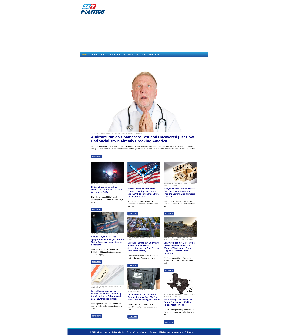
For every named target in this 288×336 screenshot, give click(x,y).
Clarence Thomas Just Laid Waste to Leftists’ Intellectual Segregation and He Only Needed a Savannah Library (143, 246)
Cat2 (111, 133)
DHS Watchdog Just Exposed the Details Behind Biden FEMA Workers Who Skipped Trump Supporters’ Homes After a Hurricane (179, 248)
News (135, 133)
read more (96, 156)
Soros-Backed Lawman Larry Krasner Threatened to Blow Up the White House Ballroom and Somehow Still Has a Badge (106, 295)
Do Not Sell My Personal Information (166, 332)
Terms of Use (132, 332)
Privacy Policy (118, 332)
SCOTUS (129, 239)
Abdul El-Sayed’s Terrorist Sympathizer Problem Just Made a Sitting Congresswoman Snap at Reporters (107, 240)
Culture (94, 55)
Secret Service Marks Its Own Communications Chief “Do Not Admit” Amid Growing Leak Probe (143, 297)
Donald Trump (107, 55)
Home (84, 55)
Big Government (105, 133)
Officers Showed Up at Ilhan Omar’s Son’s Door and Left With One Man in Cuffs (107, 190)
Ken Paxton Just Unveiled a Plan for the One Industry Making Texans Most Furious (179, 302)
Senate (116, 233)
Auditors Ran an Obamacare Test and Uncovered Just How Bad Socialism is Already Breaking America (142, 139)
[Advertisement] (144, 35)
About (143, 55)
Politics (121, 55)
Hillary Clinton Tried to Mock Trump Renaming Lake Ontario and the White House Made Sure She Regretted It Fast (143, 192)
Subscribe (154, 55)
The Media (133, 55)
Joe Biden (130, 133)
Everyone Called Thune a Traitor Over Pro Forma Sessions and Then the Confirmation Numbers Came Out (179, 192)
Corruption (117, 133)
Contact (143, 332)
